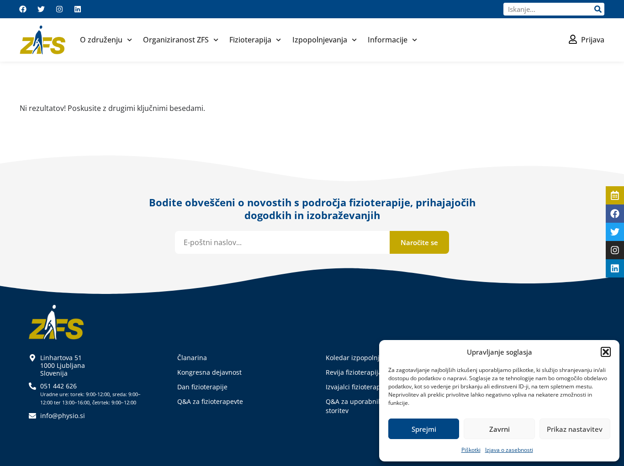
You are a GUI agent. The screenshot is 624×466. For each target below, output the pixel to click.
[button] (605, 351)
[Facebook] (23, 9)
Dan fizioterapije (202, 386)
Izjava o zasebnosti (509, 450)
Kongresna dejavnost (209, 372)
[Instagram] (59, 9)
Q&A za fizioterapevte (210, 401)
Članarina (192, 357)
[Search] (598, 9)
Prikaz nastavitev (575, 429)
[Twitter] (41, 9)
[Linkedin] (77, 9)
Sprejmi (424, 429)
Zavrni (499, 429)
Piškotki (471, 450)
